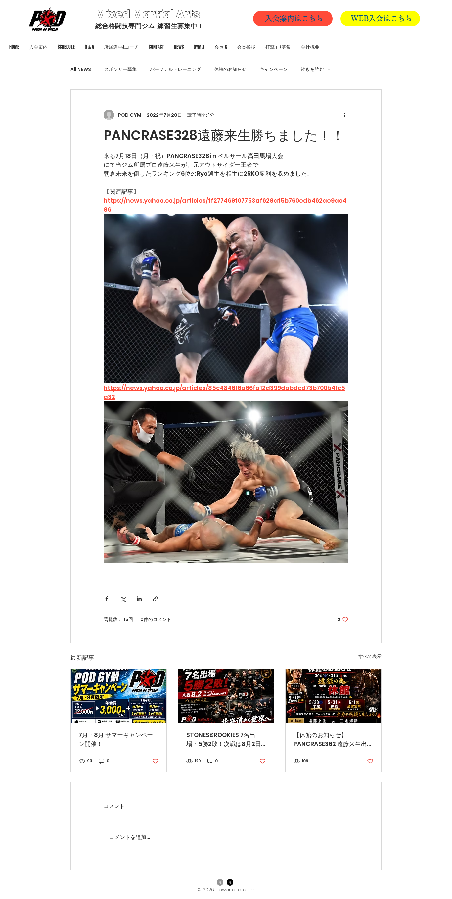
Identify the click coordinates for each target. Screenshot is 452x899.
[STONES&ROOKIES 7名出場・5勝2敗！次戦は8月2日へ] (226, 696)
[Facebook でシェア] (107, 599)
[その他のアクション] (344, 115)
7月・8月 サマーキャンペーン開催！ (116, 739)
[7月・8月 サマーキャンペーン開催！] (118, 696)
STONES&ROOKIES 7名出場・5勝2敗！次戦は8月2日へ (223, 739)
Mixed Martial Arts (148, 14)
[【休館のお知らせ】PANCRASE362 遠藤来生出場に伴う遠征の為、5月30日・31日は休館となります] (333, 696)
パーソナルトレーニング (175, 69)
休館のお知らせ (230, 69)
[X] (220, 882)
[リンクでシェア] (155, 599)
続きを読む (312, 69)
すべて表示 (370, 656)
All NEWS (80, 69)
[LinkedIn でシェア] (139, 599)
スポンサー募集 (120, 69)
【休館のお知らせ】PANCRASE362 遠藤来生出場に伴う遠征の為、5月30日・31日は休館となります (333, 739)
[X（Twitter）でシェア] (123, 599)
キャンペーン (274, 69)
